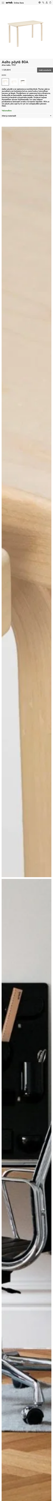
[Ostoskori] (50, 2)
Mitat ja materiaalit (9, 116)
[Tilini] (47, 2)
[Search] (43, 2)
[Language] (40, 2)
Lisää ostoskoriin (45, 70)
